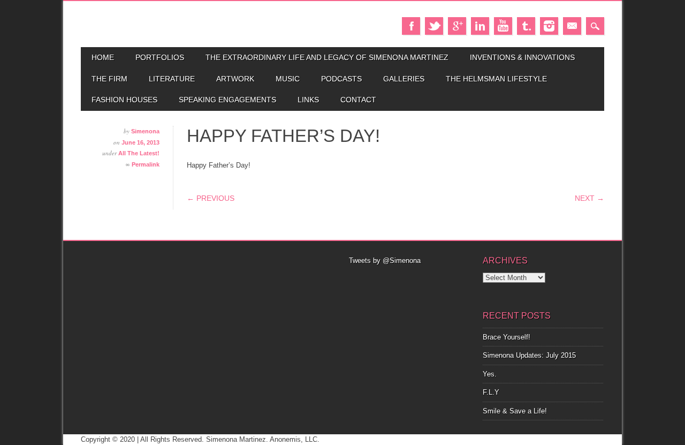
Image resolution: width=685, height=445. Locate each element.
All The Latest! (138, 153)
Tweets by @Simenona (385, 261)
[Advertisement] (409, 279)
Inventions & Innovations (522, 57)
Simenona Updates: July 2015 (529, 355)
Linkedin (480, 26)
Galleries (403, 78)
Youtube (503, 26)
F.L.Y (491, 392)
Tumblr (526, 26)
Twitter (434, 26)
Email (572, 26)
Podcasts (341, 78)
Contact (358, 99)
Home (103, 57)
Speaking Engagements (227, 99)
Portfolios (159, 57)
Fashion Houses (124, 99)
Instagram (549, 26)
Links (308, 99)
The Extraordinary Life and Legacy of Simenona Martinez (327, 57)
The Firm (109, 78)
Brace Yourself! (506, 337)
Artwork (235, 78)
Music (288, 78)
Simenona (145, 131)
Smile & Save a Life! (515, 411)
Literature (172, 78)
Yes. (490, 374)
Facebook (411, 26)
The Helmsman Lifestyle (496, 78)
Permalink (145, 164)
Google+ (457, 26)
